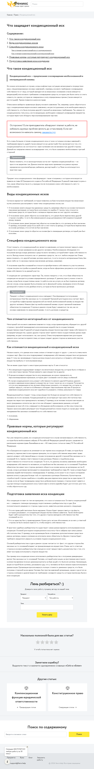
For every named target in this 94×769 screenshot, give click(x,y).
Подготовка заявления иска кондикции (29, 61)
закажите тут (48, 132)
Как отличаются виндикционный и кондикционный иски (32, 53)
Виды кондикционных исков (23, 43)
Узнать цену (47, 614)
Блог (30, 757)
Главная (9, 15)
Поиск (79, 734)
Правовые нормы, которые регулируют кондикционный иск (39, 57)
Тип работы (51, 594)
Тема (22, 603)
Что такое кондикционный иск (25, 39)
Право (16, 15)
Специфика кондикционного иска (26, 47)
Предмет (23, 594)
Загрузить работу (41, 758)
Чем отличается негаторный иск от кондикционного (31, 50)
